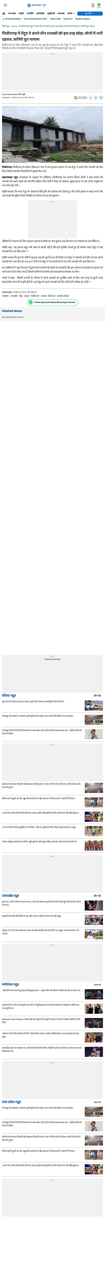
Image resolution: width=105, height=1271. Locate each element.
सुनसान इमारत (63, 296)
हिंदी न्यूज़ (6, 26)
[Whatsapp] (31, 302)
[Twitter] (101, 98)
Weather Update (82, 19)
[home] (3, 13)
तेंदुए (21, 296)
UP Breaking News (13, 19)
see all (97, 985)
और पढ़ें (97, 696)
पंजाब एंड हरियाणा (75, 14)
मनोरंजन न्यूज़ (10, 985)
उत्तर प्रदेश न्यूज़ (11, 1102)
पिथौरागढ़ (35, 296)
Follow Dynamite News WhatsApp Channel (54, 302)
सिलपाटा (52, 296)
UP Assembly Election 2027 (35, 19)
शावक (43, 296)
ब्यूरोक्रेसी (51, 14)
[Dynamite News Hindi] (37, 5)
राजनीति (30, 14)
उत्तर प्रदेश (12, 14)
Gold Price (67, 19)
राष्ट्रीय (21, 14)
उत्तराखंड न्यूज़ (10, 896)
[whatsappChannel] (99, 5)
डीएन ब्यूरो (21, 94)
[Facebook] (96, 98)
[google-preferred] (80, 98)
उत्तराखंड (61, 14)
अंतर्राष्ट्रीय (40, 14)
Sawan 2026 (55, 19)
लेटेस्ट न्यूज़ (9, 696)
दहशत (27, 296)
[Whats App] (91, 98)
